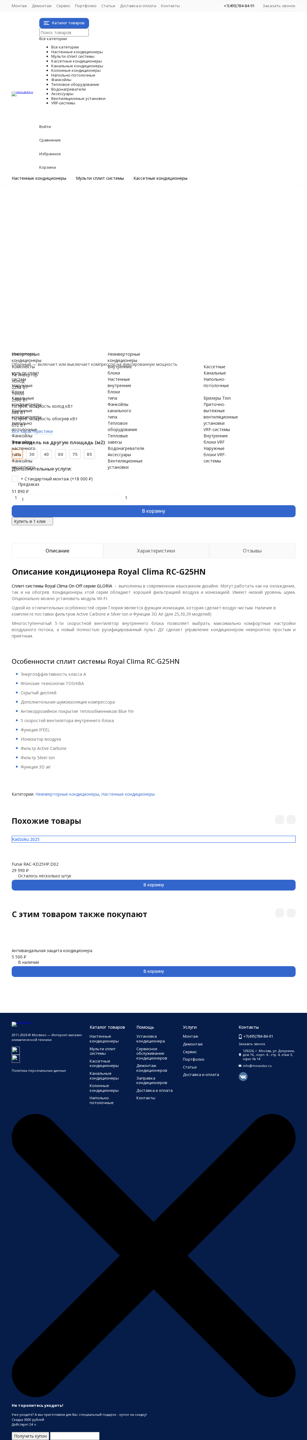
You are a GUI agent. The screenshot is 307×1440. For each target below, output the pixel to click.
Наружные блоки (53, 224)
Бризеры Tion (49, 318)
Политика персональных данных (39, 1070)
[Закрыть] (154, 1396)
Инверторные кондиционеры (65, 199)
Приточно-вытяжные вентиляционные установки (86, 325)
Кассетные (214, 366)
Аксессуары (63, 306)
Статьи (108, 5)
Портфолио (86, 5)
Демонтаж (42, 5)
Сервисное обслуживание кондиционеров (151, 1053)
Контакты (170, 5)
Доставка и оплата (138, 5)
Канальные (215, 373)
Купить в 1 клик (30, 521)
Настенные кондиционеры (39, 178)
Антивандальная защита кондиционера (52, 950)
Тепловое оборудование (104, 287)
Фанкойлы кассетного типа (63, 274)
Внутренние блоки (54, 230)
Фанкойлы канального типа (64, 281)
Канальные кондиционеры (108, 243)
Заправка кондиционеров (151, 1080)
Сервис (63, 5)
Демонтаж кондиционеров (151, 1068)
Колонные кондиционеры (106, 249)
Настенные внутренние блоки (119, 385)
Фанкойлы (59, 262)
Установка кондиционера (150, 1038)
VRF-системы (68, 331)
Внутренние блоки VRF (59, 337)
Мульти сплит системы (100, 178)
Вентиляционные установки (114, 312)
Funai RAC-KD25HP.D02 (35, 864)
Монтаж (19, 5)
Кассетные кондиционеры (160, 178)
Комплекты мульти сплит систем (69, 218)
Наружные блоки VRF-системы (67, 343)
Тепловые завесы (54, 293)
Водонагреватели (83, 299)
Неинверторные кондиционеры (67, 205)
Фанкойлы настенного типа (64, 268)
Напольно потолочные (99, 255)
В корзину (153, 511)
